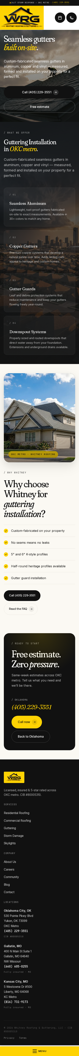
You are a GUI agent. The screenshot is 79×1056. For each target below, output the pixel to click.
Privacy (9, 1037)
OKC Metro (11, 926)
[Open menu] (39, 1051)
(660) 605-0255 (16, 966)
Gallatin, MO (13, 946)
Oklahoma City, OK (17, 911)
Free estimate (39, 107)
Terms (23, 1037)
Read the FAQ (21, 609)
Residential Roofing (16, 813)
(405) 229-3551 (60, 2)
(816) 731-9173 (16, 1002)
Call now (27, 722)
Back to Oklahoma (31, 736)
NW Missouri (12, 961)
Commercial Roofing (17, 820)
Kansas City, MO (16, 981)
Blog (7, 884)
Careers (9, 869)
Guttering (10, 828)
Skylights (10, 843)
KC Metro (10, 997)
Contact (9, 892)
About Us (10, 862)
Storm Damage (14, 836)
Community (11, 877)
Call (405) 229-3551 (39, 92)
